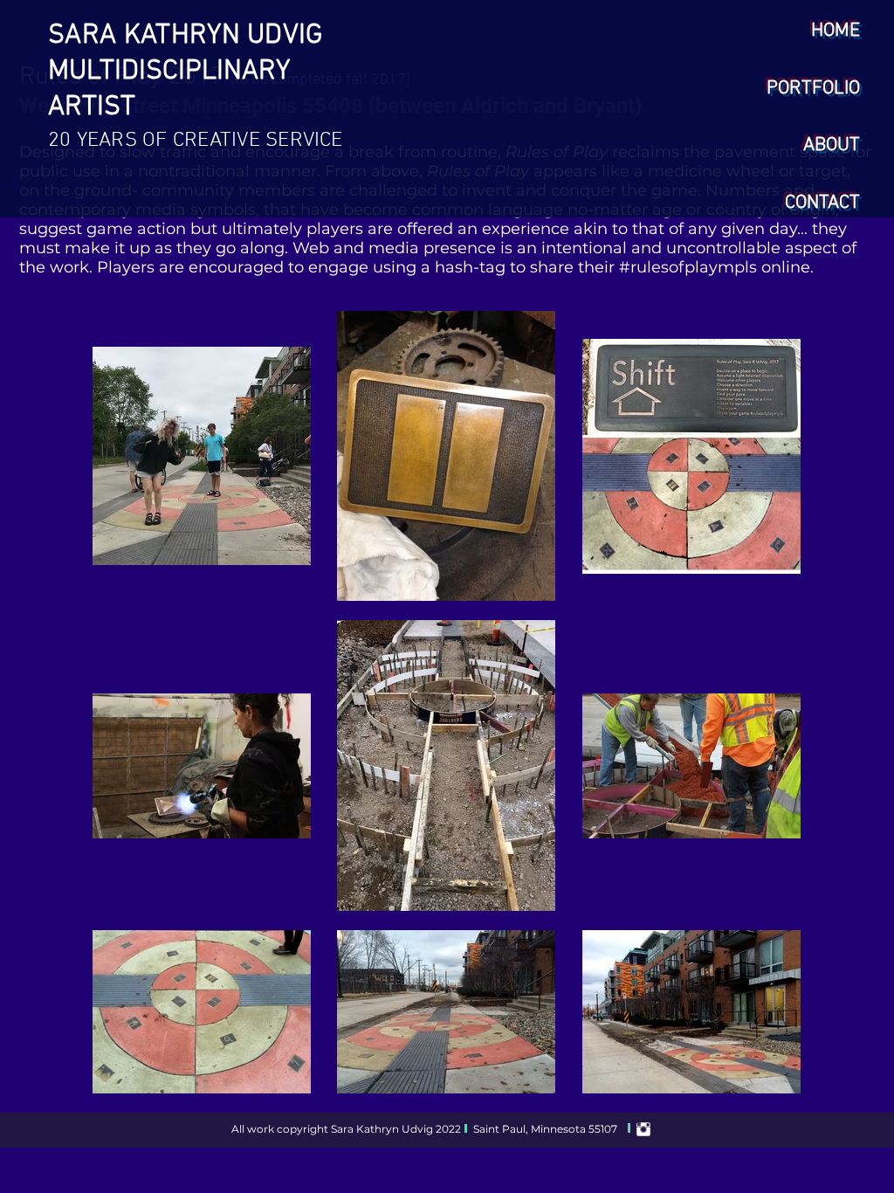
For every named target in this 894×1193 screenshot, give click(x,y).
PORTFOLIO (813, 88)
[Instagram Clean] (643, 1129)
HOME (835, 31)
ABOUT (831, 145)
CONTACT (822, 203)
